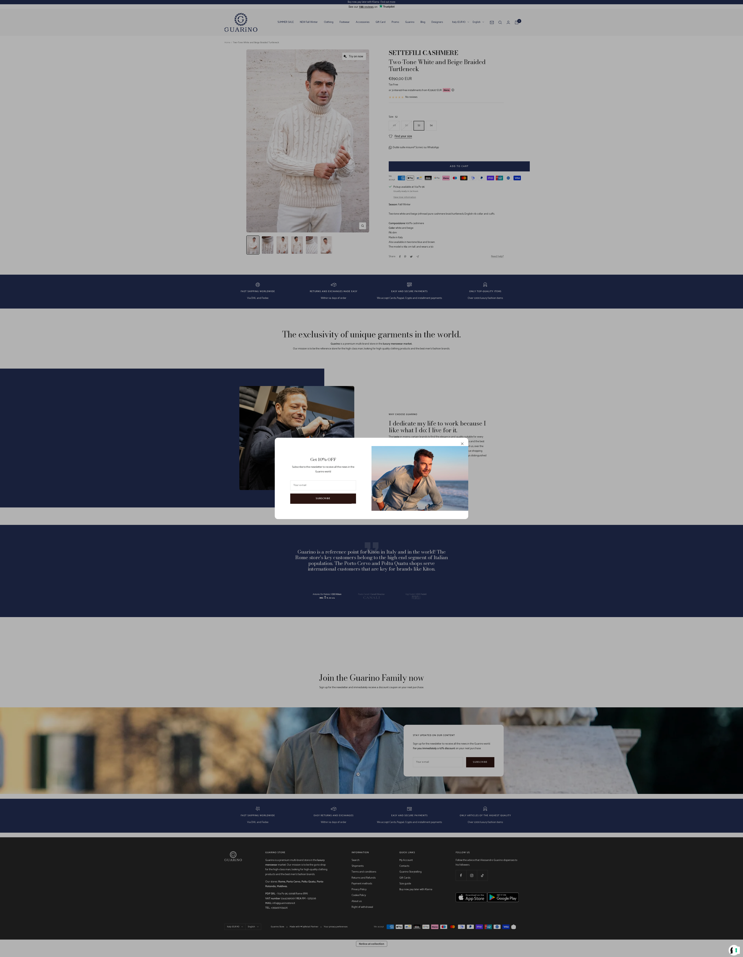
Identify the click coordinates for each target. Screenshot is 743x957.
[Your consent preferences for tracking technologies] (736, 950)
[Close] (462, 443)
